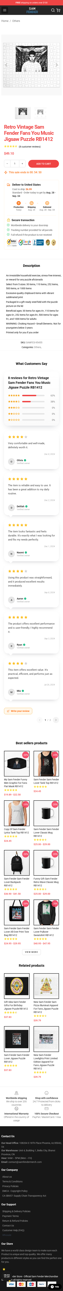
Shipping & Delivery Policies (16, 1211)
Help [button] (57, 1287)
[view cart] (58, 10)
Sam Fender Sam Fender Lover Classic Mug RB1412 (46, 832)
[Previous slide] (6, 64)
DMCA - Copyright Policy (15, 1191)
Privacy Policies (10, 1186)
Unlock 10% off (7, 1276)
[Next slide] (56, 64)
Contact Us (8, 1225)
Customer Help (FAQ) (13, 1230)
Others (16, 21)
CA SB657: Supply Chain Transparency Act (24, 1195)
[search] (53, 10)
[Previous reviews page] (40, 720)
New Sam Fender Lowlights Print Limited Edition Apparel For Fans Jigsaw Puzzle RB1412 (46, 1062)
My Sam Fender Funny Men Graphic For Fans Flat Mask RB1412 (15, 783)
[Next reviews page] (56, 720)
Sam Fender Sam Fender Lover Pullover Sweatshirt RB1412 (46, 932)
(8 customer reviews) (30, 146)
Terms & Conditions (12, 1181)
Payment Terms (10, 1216)
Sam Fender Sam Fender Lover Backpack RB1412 (16, 882)
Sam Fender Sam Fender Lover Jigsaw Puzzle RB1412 (16, 1058)
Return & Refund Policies (15, 1220)
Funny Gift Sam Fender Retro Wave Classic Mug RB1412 (46, 882)
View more (31, 952)
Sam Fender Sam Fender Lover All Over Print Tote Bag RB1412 (16, 932)
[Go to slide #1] (23, 113)
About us (7, 1176)
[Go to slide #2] (40, 113)
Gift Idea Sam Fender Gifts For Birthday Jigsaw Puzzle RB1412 (16, 1005)
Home (4, 21)
